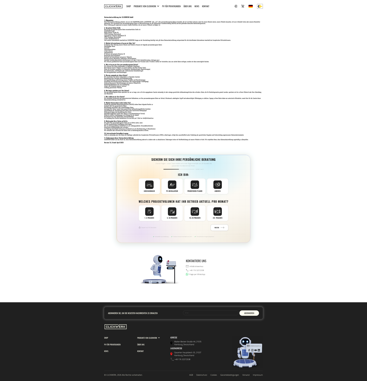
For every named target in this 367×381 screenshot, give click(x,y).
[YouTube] (255, 350)
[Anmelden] (235, 6)
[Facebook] (249, 350)
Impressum (258, 375)
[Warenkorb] (242, 6)
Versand (246, 375)
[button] (235, 6)
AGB (191, 375)
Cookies (213, 375)
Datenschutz (201, 375)
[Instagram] (252, 350)
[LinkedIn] (259, 350)
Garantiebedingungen (229, 375)
